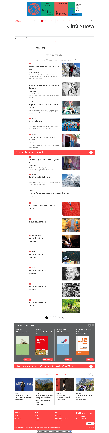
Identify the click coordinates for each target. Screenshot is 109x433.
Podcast (72, 60)
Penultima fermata (37, 222)
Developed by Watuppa (55, 427)
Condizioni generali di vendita (61, 418)
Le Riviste (35, 20)
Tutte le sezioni (20, 38)
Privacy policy (58, 415)
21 (59, 317)
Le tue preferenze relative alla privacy (59, 431)
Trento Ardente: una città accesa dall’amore (49, 193)
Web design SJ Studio (47, 427)
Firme (43, 60)
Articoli (36, 60)
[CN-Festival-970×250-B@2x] (54, 8)
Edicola (52, 20)
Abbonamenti (78, 20)
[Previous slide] (89, 325)
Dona (58, 20)
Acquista (26, 359)
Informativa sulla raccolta (43, 431)
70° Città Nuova (78, 38)
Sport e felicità (35, 121)
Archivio (45, 20)
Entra (86, 20)
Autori (54, 42)
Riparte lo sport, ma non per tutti (44, 105)
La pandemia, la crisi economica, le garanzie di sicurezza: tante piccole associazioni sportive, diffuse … (43, 112)
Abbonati (89, 423)
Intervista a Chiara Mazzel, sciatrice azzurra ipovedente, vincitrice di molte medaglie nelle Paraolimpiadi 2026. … (43, 76)
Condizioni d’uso (58, 420)
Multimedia (63, 60)
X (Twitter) (37, 417)
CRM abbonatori (17, 418)
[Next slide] (93, 325)
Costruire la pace (88, 38)
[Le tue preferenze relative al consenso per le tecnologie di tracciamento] (107, 431)
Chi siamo (16, 417)
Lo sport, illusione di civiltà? (42, 206)
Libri (64, 20)
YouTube (37, 420)
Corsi (70, 20)
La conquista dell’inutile (40, 177)
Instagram (37, 418)
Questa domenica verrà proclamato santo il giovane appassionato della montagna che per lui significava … (44, 95)
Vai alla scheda (46, 359)
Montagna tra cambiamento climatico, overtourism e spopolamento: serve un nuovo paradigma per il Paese (44, 399)
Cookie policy (58, 417)
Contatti (16, 415)
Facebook (37, 415)
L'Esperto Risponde (53, 60)
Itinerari (69, 38)
